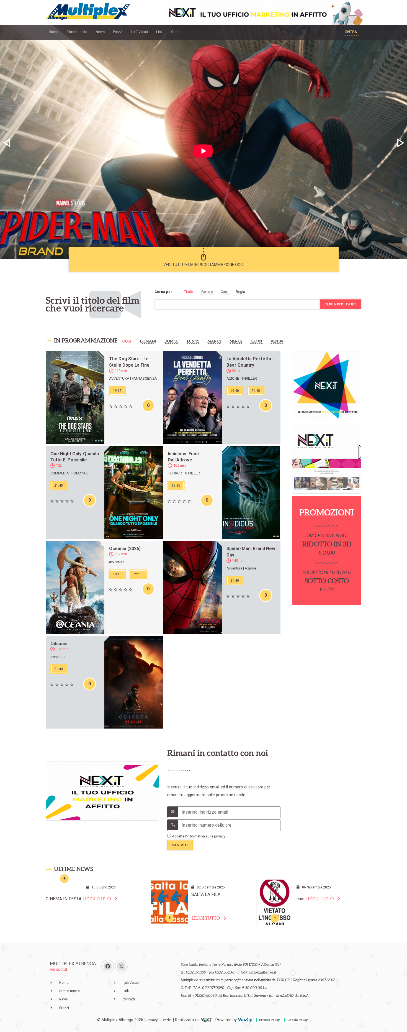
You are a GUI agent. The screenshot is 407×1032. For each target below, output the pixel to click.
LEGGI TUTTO (97, 898)
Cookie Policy (297, 1020)
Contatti (177, 32)
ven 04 (277, 341)
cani (300, 898)
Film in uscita (76, 32)
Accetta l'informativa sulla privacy (198, 836)
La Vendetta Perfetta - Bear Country (250, 362)
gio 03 (256, 341)
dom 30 (171, 341)
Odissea (59, 643)
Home (53, 32)
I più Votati (139, 32)
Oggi (126, 341)
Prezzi (118, 32)
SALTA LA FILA (205, 894)
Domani (148, 341)
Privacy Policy (269, 1020)
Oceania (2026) (125, 548)
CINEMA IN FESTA (63, 898)
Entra (351, 32)
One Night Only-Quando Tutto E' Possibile (74, 457)
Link (159, 32)
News (100, 32)
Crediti (166, 1020)
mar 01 (214, 341)
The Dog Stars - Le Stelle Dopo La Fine (129, 362)
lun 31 (193, 341)
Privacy (152, 1020)
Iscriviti (180, 845)
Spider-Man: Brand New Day (250, 552)
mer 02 (236, 341)
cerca (340, 304)
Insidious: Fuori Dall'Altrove (183, 457)
